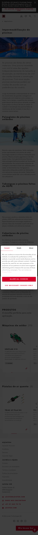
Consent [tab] (7, 248)
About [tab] (31, 248)
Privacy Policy (6, 272)
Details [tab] (19, 248)
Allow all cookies (19, 279)
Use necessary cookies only (19, 285)
